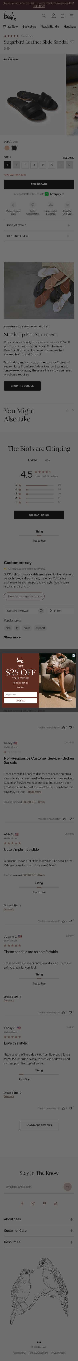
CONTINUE (20, 701)
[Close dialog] (73, 655)
